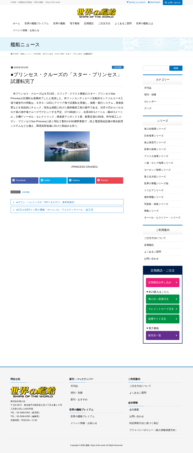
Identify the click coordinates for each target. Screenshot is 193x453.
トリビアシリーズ (153, 190)
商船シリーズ (151, 210)
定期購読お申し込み (159, 282)
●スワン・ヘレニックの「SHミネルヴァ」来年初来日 (45, 202)
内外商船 (117, 67)
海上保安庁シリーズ (155, 142)
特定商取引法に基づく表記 (143, 423)
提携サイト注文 (157, 318)
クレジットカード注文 (161, 308)
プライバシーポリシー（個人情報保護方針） (153, 430)
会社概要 (134, 409)
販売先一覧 (154, 335)
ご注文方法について (155, 238)
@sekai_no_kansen (137, 2)
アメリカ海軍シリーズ (156, 156)
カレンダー (150, 101)
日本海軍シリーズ (153, 135)
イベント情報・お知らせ (84, 423)
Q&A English (155, 2)
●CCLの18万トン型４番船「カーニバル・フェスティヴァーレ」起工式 (54, 209)
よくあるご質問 (152, 251)
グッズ (147, 108)
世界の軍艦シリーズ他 (156, 183)
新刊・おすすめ (79, 399)
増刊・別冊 (150, 94)
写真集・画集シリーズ (156, 204)
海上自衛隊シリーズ (155, 128)
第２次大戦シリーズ (155, 176)
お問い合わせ (174, 2)
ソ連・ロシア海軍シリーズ (158, 163)
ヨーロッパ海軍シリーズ (157, 170)
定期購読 (149, 245)
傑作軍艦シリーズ (153, 197)
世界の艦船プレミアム (83, 416)
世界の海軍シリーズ (155, 149)
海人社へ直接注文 (158, 299)
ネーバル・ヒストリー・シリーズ (162, 217)
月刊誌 (147, 88)
